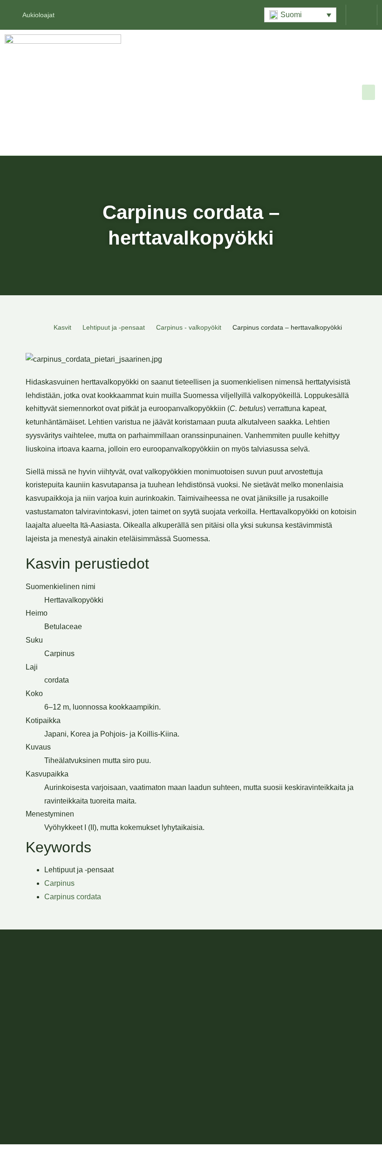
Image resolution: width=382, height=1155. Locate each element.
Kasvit (62, 327)
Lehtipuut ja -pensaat (113, 327)
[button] (300, 14)
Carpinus (59, 883)
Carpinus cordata (72, 897)
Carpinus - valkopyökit (188, 327)
